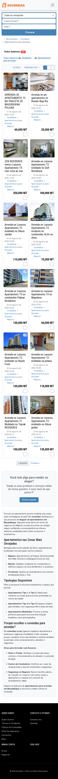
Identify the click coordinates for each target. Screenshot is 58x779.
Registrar (6, 755)
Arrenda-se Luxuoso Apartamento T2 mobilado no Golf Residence (42, 166)
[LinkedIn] (35, 752)
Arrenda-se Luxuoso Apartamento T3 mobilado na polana (42, 358)
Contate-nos (35, 719)
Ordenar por (31, 67)
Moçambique (12, 39)
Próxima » (35, 463)
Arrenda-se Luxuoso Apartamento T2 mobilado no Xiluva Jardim (15, 229)
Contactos (6, 735)
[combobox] (29, 26)
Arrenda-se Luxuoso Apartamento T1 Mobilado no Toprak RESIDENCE (15, 422)
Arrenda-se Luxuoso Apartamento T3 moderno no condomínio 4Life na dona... (42, 231)
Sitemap (33, 723)
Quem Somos (8, 719)
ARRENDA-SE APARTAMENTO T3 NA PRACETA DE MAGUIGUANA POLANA (15, 101)
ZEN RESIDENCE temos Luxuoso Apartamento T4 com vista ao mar (14, 166)
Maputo (10, 126)
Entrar (4, 751)
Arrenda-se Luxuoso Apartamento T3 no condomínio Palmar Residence (15, 295)
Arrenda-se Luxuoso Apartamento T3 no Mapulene (42, 294)
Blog (4, 739)
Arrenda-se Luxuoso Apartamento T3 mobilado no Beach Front (15, 359)
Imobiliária (25, 39)
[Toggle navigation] (52, 5)
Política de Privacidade (12, 727)
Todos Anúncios (14, 51)
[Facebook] (31, 752)
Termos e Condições (11, 723)
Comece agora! (29, 499)
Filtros (17, 67)
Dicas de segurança (10, 731)
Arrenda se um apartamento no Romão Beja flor (39, 98)
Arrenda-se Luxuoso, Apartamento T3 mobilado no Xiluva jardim (42, 422)
